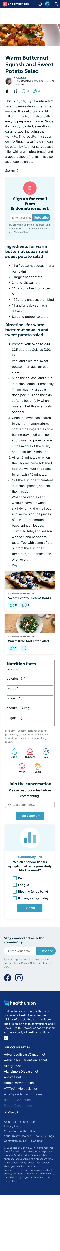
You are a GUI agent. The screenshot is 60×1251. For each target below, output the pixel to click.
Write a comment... (21, 804)
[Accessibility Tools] (40, 4)
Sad (43, 753)
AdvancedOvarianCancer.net (25, 1060)
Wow (20, 768)
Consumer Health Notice (19, 1131)
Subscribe (41, 217)
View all (12, 1112)
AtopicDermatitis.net (19, 1083)
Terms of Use (21, 232)
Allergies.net (13, 1066)
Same (36, 768)
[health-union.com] (20, 1004)
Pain (21, 878)
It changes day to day (33, 898)
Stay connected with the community (24, 940)
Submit (30, 908)
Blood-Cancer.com (18, 1105)
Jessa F (22, 77)
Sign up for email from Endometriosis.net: (30, 204)
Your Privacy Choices (17, 1136)
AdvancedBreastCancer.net (24, 1054)
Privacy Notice (39, 228)
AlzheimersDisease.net (21, 1071)
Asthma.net (12, 1077)
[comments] (24, 648)
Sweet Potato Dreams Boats (29, 598)
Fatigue (23, 885)
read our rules (30, 790)
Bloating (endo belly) (33, 891)
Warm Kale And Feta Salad (28, 641)
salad (9, 106)
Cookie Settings (44, 1136)
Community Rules (15, 1140)
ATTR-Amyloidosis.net (20, 1089)
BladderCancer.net (18, 1100)
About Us (10, 1121)
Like (12, 753)
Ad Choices (36, 1140)
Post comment (30, 815)
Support (29, 753)
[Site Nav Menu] (55, 4)
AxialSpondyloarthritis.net (23, 1094)
